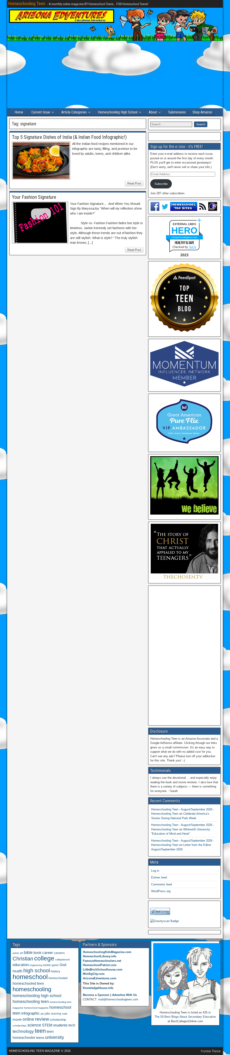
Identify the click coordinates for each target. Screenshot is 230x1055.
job (42, 1013)
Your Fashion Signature (34, 197)
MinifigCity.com (94, 973)
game (55, 965)
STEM (47, 1025)
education (21, 965)
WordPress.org (160, 891)
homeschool (30, 976)
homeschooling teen (31, 1001)
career (47, 953)
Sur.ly (192, 247)
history (55, 971)
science (34, 1025)
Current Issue (40, 112)
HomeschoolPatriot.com (100, 965)
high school (36, 970)
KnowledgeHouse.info (98, 988)
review (42, 1019)
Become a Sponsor (96, 995)
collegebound (62, 959)
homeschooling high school (37, 995)
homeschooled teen (28, 983)
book (37, 953)
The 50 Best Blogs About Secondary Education (185, 1016)
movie (17, 1019)
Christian (23, 959)
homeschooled (58, 978)
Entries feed (159, 877)
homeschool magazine (36, 1007)
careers (59, 953)
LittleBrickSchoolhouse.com (102, 969)
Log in (155, 870)
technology (23, 1031)
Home (19, 112)
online (28, 1019)
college (44, 958)
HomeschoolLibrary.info (99, 956)
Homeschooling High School (117, 112)
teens (40, 1038)
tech (72, 1025)
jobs (47, 1013)
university (54, 1037)
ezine (47, 965)
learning (56, 1013)
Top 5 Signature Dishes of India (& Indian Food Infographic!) (69, 137)
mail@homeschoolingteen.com (118, 999)
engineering (36, 965)
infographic (30, 1013)
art (21, 953)
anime (16, 953)
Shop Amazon (202, 112)
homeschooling (32, 989)
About (153, 112)
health (17, 971)
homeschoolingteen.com (184, 237)
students (60, 1025)
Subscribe (161, 184)
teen (40, 1031)
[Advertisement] (115, 74)
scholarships (20, 1025)
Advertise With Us (124, 995)
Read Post (134, 183)
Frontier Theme (211, 1051)
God (63, 965)
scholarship (58, 1019)
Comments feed (161, 884)
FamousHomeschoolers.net (102, 960)
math (64, 1013)
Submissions (177, 112)
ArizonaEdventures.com (99, 978)
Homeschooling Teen (26, 3)
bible (28, 952)
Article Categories (74, 112)
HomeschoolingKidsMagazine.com (107, 952)
